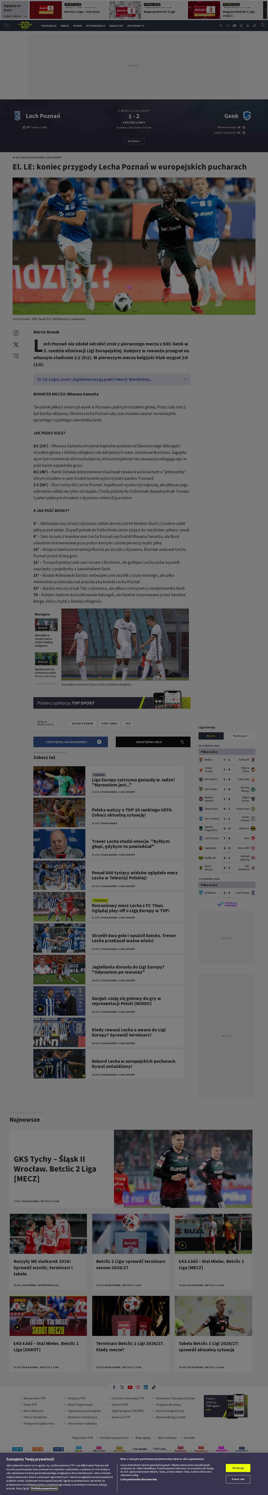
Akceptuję (238, 1468)
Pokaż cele (238, 1479)
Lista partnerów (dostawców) (138, 1479)
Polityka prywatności (44, 1488)
